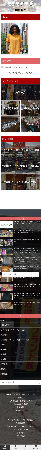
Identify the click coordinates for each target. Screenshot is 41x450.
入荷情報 (10, 124)
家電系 (3, 354)
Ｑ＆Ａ (30, 124)
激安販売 (4, 364)
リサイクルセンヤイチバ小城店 (12, 330)
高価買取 (4, 374)
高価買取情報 (11, 108)
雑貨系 (3, 369)
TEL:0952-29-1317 (20, 404)
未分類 (3, 359)
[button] (39, 382)
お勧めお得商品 (30, 108)
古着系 (3, 345)
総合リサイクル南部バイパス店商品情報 (20, 150)
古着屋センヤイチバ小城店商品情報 (20, 182)
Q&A (2, 320)
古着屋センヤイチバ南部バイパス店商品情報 (20, 167)
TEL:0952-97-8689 (20, 429)
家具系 (3, 349)
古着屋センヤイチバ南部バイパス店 (14, 340)
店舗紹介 (20, 92)
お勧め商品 (4, 325)
